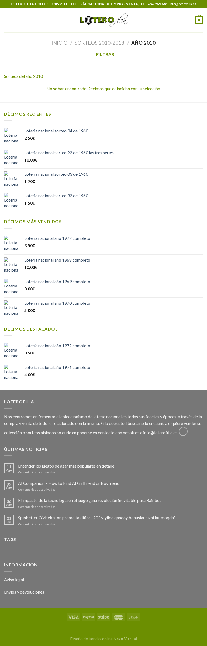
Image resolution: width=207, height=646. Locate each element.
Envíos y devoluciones (24, 591)
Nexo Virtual (125, 639)
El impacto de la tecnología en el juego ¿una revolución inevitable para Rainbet (89, 500)
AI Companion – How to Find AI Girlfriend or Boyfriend (68, 483)
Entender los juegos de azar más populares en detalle (66, 465)
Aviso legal (14, 579)
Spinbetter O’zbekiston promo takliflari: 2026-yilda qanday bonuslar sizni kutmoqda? (97, 517)
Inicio (59, 43)
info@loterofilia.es (160, 432)
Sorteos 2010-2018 (99, 43)
